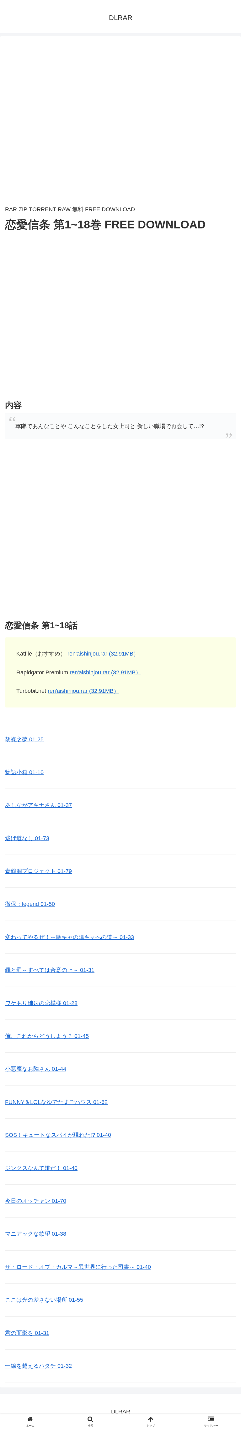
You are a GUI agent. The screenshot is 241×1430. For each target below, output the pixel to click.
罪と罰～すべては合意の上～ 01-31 (49, 970)
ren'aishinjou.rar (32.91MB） (103, 654)
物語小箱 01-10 (24, 772)
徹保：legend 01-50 (30, 904)
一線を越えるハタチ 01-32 (38, 1366)
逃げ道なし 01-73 (27, 838)
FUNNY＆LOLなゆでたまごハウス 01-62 (56, 1102)
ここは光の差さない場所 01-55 (44, 1300)
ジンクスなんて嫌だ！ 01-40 (41, 1168)
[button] (222, 863)
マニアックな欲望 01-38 (35, 1234)
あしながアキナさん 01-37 (38, 805)
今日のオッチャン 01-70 (35, 1201)
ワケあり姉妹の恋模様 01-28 (41, 1003)
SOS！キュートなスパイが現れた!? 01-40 (58, 1135)
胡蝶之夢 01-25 (24, 739)
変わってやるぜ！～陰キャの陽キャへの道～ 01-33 (69, 937)
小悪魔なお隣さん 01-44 (35, 1069)
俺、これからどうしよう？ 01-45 (47, 1036)
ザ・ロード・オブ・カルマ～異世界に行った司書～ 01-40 (78, 1267)
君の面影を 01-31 (27, 1333)
